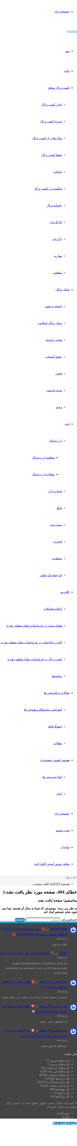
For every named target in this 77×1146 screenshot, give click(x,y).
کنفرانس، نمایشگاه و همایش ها (43, 709)
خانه (67, 71)
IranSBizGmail (58, 928)
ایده (67, 424)
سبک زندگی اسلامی (50, 323)
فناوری (57, 541)
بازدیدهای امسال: (58, 1074)
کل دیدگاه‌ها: (62, 1096)
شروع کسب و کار (51, 121)
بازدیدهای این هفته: (58, 1067)
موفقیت (57, 558)
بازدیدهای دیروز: (59, 1064)
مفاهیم (57, 272)
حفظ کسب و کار (51, 155)
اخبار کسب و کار (51, 104)
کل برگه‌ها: (63, 1092)
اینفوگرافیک (55, 726)
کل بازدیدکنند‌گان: (58, 1082)
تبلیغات (57, 171)
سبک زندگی (62, 289)
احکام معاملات (53, 608)
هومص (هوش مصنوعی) (55, 760)
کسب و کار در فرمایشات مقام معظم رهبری (34, 659)
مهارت (58, 255)
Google (62, 953)
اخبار (59, 793)
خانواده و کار (54, 205)
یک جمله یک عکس (51, 575)
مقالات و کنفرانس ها (57, 692)
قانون (58, 373)
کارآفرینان (55, 222)
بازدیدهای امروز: (59, 1060)
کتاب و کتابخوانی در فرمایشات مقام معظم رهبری (31, 642)
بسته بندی (56, 524)
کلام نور (65, 592)
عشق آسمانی (53, 356)
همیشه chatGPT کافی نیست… (51, 883)
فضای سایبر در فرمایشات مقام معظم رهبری (34, 625)
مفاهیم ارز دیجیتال (43, 457)
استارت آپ (55, 491)
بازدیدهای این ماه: (58, 1071)
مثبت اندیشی (54, 390)
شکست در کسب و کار (48, 188)
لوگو (59, 508)
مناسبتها (57, 676)
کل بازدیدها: (62, 1078)
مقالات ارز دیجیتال (43, 474)
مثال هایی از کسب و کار (47, 138)
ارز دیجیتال (55, 440)
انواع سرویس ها (52, 776)
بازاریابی (57, 239)
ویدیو (59, 407)
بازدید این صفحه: (59, 1085)
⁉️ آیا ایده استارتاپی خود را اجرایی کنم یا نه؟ (27, 953)
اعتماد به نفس (53, 306)
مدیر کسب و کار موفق (53, 981)
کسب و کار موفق (59, 87)
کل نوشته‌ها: (62, 1089)
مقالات (57, 743)
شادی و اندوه (54, 339)
